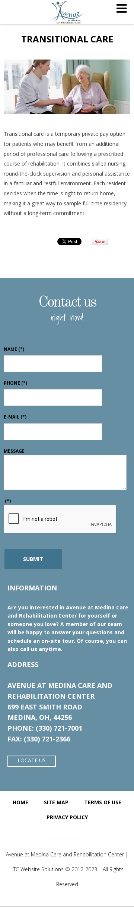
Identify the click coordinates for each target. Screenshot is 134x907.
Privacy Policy (67, 817)
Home (20, 802)
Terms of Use (102, 802)
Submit (33, 559)
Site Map (56, 802)
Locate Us (31, 760)
